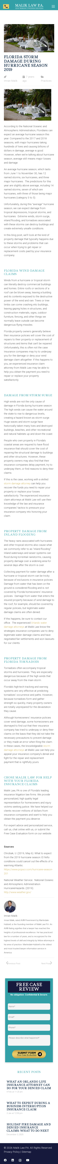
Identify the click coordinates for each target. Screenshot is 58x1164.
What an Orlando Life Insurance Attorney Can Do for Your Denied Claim (29, 1085)
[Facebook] (5, 1160)
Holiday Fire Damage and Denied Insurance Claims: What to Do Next (29, 1128)
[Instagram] (20, 1160)
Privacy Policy (12, 1151)
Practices (46, 80)
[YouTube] (27, 1160)
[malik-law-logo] (29, 6)
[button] (53, 6)
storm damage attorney (17, 483)
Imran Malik (10, 80)
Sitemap (26, 1151)
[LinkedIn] (12, 1160)
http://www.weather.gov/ (17, 892)
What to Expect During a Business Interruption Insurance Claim (28, 1106)
